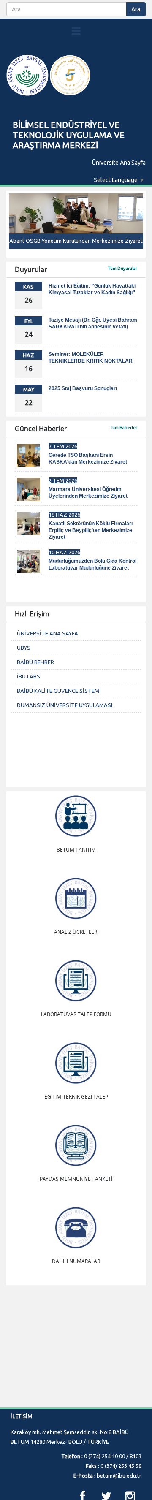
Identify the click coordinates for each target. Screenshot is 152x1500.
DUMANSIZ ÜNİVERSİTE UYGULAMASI (64, 705)
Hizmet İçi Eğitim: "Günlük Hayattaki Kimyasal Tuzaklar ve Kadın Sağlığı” (92, 289)
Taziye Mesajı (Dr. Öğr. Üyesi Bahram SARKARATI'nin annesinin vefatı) (93, 323)
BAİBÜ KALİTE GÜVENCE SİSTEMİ (59, 691)
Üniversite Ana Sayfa (119, 162)
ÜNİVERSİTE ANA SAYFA (47, 633)
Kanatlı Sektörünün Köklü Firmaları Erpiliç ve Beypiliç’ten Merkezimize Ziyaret (91, 530)
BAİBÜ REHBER (35, 662)
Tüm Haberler (123, 427)
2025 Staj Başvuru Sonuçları (83, 388)
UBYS (23, 648)
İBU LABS (28, 676)
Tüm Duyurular (122, 268)
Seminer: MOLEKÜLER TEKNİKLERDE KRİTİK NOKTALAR (91, 357)
